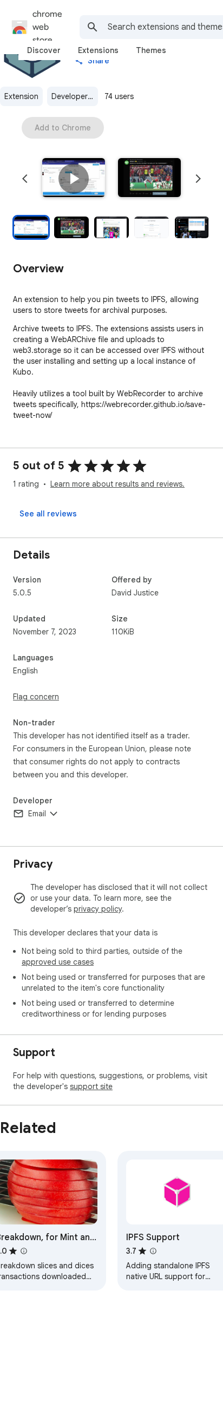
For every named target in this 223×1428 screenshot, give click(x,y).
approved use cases (58, 962)
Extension (21, 96)
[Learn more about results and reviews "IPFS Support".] (153, 1251)
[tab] (43, 50)
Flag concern (36, 697)
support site (91, 1086)
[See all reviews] (48, 514)
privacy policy (98, 909)
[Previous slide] (25, 178)
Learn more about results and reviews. (117, 484)
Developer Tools (74, 96)
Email (37, 813)
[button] (73, 178)
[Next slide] (198, 178)
